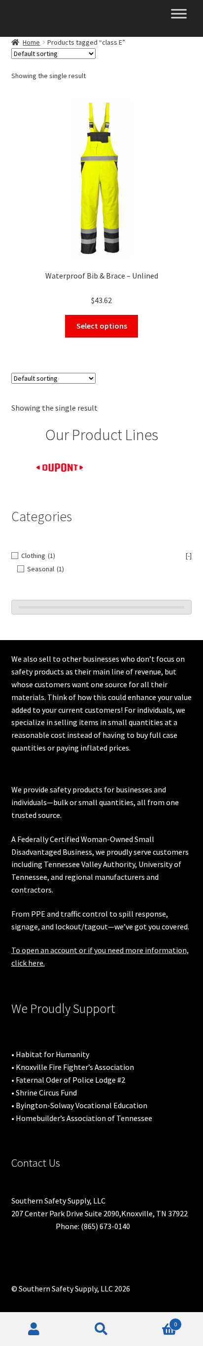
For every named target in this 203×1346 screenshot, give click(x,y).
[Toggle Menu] (179, 13)
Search (101, 1329)
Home (31, 42)
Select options (101, 326)
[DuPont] (56, 467)
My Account (34, 1329)
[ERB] (147, 463)
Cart (156, 1321)
